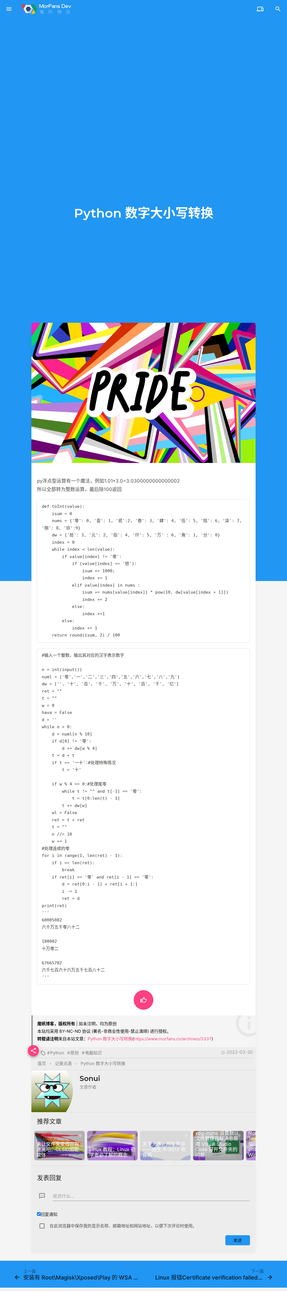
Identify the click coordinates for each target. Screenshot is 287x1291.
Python (57, 1052)
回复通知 (49, 1214)
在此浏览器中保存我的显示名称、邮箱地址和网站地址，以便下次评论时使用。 (123, 1225)
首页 (42, 1063)
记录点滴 (63, 1063)
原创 (74, 1052)
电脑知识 (93, 1052)
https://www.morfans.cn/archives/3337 (173, 1038)
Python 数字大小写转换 (110, 1038)
